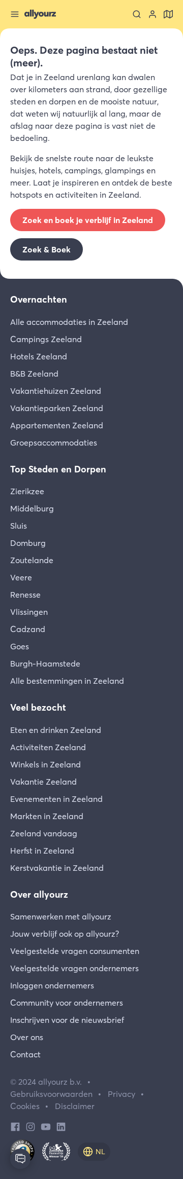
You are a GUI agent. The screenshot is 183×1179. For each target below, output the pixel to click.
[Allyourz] (40, 14)
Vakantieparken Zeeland (56, 408)
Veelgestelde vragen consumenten (74, 951)
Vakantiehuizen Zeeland (55, 391)
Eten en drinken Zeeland (55, 730)
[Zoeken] (137, 14)
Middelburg (32, 508)
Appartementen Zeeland (56, 425)
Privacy (121, 1094)
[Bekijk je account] (152, 14)
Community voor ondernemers (66, 1003)
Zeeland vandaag (43, 833)
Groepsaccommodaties (53, 442)
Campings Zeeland (46, 339)
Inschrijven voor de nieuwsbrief (67, 1020)
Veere (21, 577)
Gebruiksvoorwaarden (51, 1094)
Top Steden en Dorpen (58, 469)
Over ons (26, 1037)
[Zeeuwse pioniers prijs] (56, 1152)
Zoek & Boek (46, 249)
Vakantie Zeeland (43, 782)
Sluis (18, 526)
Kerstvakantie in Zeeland (57, 868)
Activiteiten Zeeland (48, 747)
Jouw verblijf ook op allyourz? (64, 934)
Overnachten (38, 299)
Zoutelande (31, 560)
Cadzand (27, 629)
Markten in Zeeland (46, 816)
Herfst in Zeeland (42, 850)
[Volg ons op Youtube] (46, 1126)
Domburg (28, 543)
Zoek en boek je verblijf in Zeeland (87, 220)
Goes (19, 646)
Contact (25, 1054)
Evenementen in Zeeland (56, 799)
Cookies (25, 1106)
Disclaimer (75, 1106)
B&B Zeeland (34, 374)
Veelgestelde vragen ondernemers (74, 968)
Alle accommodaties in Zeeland (69, 322)
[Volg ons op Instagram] (30, 1126)
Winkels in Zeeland (45, 764)
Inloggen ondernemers (52, 985)
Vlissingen (29, 612)
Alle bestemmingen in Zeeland (67, 681)
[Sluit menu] (15, 14)
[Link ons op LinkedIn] (61, 1126)
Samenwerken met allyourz (60, 916)
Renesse (25, 595)
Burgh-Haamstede (45, 663)
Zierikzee (27, 491)
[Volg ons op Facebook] (15, 1126)
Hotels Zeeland (38, 356)
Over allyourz (39, 894)
